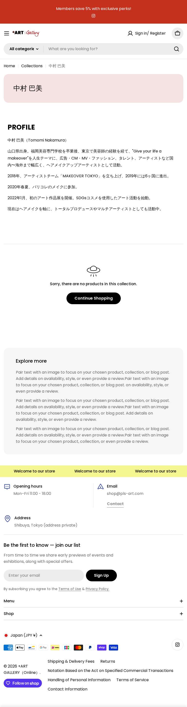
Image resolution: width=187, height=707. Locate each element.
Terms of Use (69, 588)
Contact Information (67, 689)
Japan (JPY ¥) (23, 635)
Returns (107, 661)
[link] (115, 504)
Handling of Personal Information (79, 680)
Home (9, 66)
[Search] (176, 49)
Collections (32, 66)
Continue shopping (94, 298)
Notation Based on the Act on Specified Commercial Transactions (110, 670)
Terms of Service (132, 680)
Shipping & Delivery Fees (71, 661)
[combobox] (93, 49)
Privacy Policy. (97, 588)
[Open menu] (6, 33)
